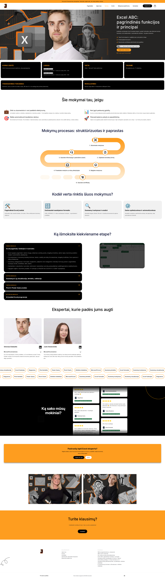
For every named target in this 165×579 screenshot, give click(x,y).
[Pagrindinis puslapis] (41, 551)
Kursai (63, 553)
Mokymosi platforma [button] (123, 6)
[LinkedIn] (124, 576)
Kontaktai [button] (135, 6)
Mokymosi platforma (67, 558)
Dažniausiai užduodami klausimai (70, 556)
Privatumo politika (44, 575)
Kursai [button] (106, 6)
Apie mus (64, 552)
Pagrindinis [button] (90, 6)
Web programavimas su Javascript (106, 552)
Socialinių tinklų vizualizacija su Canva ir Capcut (109, 558)
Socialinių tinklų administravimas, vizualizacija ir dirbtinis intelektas (111, 562)
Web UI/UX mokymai (103, 553)
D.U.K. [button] (113, 6)
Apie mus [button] (98, 6)
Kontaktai (64, 555)
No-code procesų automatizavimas (106, 555)
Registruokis (147, 6)
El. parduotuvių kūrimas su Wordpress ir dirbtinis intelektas (109, 565)
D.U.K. (88, 457)
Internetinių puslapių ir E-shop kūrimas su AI (108, 559)
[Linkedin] (40, 347)
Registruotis (78, 457)
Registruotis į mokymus (123, 50)
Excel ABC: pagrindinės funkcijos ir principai (108, 556)
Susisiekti (82, 531)
